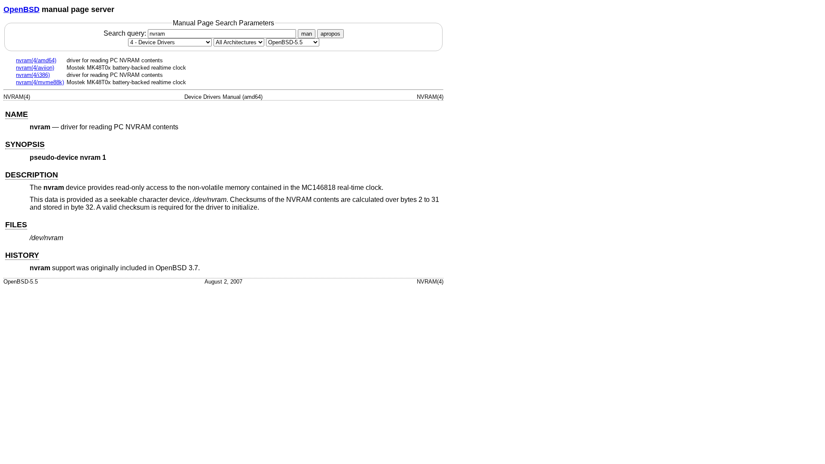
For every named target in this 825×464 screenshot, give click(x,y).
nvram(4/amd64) (36, 60)
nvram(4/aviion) (35, 67)
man (306, 34)
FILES (16, 224)
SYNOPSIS (25, 144)
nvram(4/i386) (33, 75)
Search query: (126, 33)
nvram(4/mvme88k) (40, 82)
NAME (16, 114)
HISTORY (22, 255)
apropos (330, 34)
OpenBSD (21, 9)
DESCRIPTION (31, 175)
